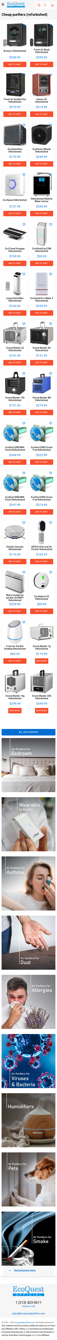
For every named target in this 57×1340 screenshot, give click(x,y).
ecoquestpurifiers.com (25, 1322)
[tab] (28, 1271)
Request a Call (28, 1306)
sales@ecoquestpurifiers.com (28, 1313)
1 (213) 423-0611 (28, 1303)
